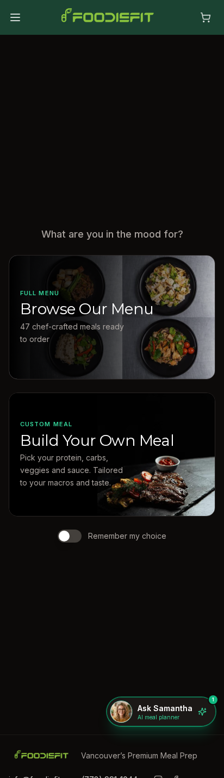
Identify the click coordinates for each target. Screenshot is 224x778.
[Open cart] (205, 17)
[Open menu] (15, 17)
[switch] (70, 536)
